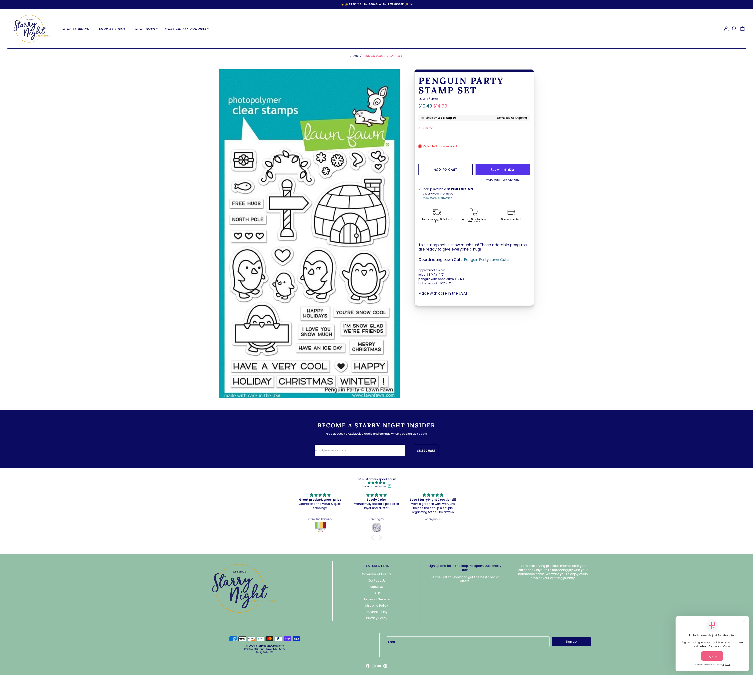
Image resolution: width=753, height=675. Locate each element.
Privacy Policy (376, 618)
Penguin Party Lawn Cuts (486, 259)
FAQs (377, 593)
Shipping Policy (376, 605)
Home (354, 56)
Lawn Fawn (428, 98)
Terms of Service (377, 599)
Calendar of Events (376, 574)
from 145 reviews (374, 486)
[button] (734, 28)
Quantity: (426, 128)
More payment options (502, 179)
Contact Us (376, 580)
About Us (377, 587)
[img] (376, 482)
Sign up (571, 641)
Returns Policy (376, 612)
